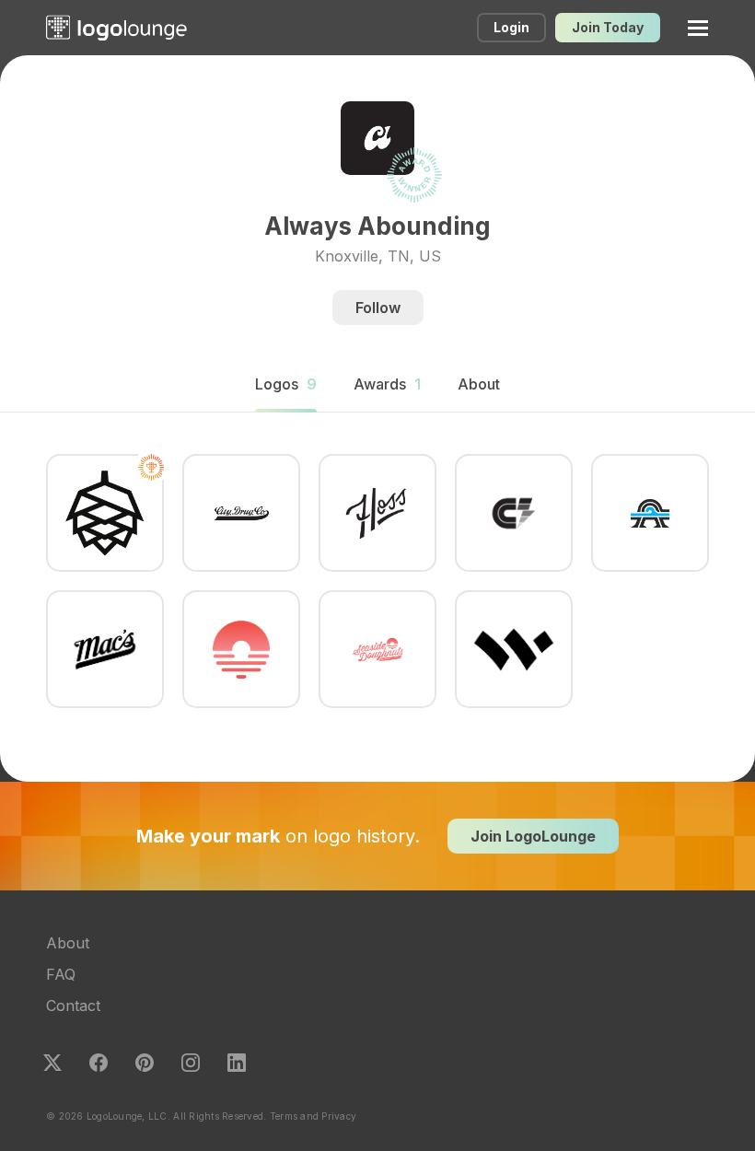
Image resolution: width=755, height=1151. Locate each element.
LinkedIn (237, 1063)
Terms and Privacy (313, 1116)
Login (511, 27)
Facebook (99, 1063)
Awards (387, 384)
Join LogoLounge (533, 836)
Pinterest (145, 1063)
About (67, 943)
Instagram (191, 1063)
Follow (378, 307)
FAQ (61, 974)
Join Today (608, 27)
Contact (73, 1005)
